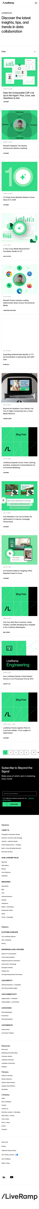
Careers (4, 1105)
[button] (35, 3)
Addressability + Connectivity (10, 1002)
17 (33, 752)
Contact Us (5, 1108)
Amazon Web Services (8, 1082)
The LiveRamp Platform (9, 936)
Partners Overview (7, 1075)
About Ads (5, 1142)
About (3, 1098)
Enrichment (5, 1016)
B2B (3, 889)
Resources (5, 1049)
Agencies (4, 862)
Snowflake (5, 1089)
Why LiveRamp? (6, 940)
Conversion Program (8, 1033)
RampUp (4, 1067)
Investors (4, 1129)
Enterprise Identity (7, 967)
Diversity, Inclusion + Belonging (11, 1112)
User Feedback (6, 1159)
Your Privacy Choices (8, 1155)
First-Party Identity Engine (9, 988)
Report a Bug (5, 1163)
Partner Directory (7, 1079)
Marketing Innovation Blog (9, 1053)
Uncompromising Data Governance (12, 974)
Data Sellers (5, 865)
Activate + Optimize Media (9, 841)
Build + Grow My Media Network (11, 848)
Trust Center (5, 1119)
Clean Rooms (6, 1029)
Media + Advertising (8, 907)
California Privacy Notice (9, 1150)
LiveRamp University (8, 1060)
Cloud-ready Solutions (8, 957)
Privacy (4, 1146)
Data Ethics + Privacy (8, 1115)
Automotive (5, 886)
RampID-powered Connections (11, 961)
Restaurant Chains (7, 910)
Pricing (3, 943)
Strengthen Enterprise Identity (11, 834)
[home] (8, 3)
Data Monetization (7, 1019)
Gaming (4, 900)
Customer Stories (7, 1056)
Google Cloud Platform (8, 1086)
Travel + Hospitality (7, 917)
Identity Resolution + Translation (11, 985)
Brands (4, 869)
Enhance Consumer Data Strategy (12, 838)
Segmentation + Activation (10, 998)
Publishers (5, 876)
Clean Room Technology (9, 964)
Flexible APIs (5, 971)
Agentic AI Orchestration (9, 954)
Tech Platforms (6, 872)
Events (4, 1126)
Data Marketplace (7, 1012)
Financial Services (7, 896)
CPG (3, 893)
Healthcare (5, 903)
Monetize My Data (7, 852)
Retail (3, 914)
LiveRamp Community (8, 1063)
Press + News (6, 1122)
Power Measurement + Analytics (11, 845)
